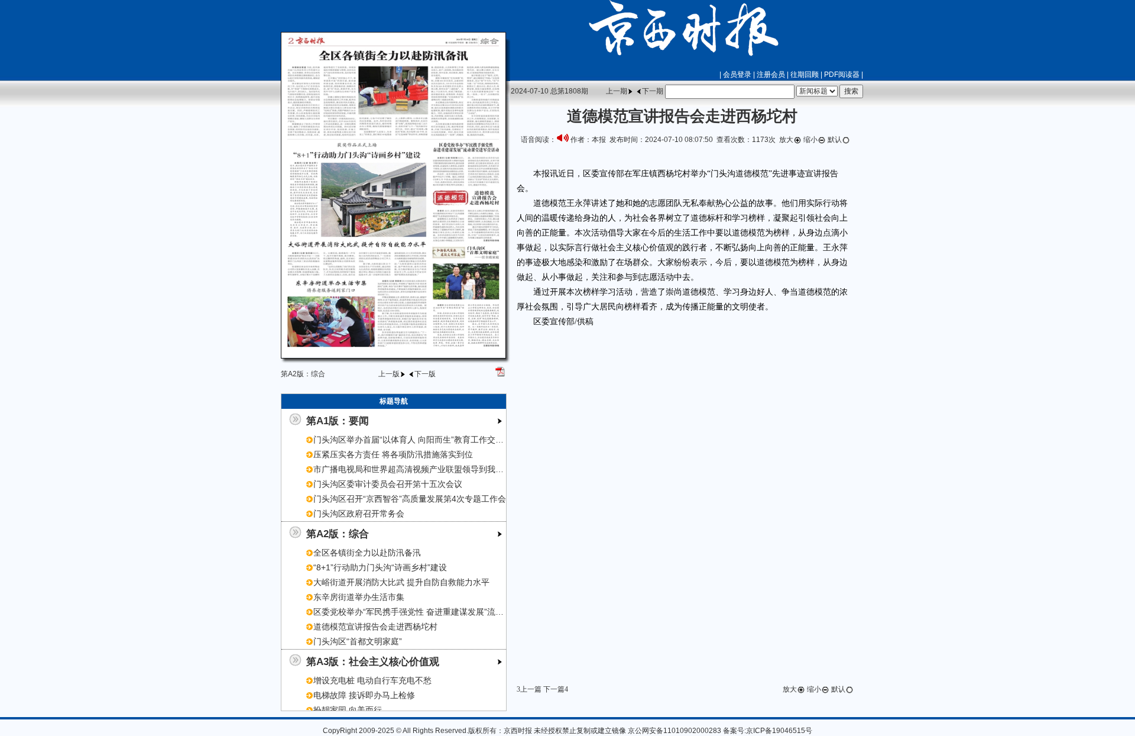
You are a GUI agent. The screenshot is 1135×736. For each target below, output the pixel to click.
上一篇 (530, 689)
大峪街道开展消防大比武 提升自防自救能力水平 (401, 582)
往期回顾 (804, 74)
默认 (835, 139)
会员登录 (737, 74)
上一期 (616, 91)
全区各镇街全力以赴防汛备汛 (367, 552)
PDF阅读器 (842, 74)
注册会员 (771, 74)
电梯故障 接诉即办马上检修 (364, 695)
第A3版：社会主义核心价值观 (372, 661)
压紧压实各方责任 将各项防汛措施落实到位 (393, 454)
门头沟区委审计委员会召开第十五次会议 (387, 484)
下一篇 (554, 689)
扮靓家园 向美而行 (347, 710)
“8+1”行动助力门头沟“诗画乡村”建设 (380, 567)
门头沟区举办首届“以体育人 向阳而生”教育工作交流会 (412, 439)
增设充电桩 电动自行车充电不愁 (372, 680)
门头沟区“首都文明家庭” (357, 641)
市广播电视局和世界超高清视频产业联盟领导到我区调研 (416, 469)
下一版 (425, 374)
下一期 (652, 91)
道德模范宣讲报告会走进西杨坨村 (375, 626)
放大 (786, 139)
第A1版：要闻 (337, 421)
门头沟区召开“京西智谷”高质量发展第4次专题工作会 (409, 498)
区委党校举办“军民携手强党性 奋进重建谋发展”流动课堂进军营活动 (437, 611)
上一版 (389, 374)
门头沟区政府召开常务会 (358, 513)
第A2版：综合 (337, 534)
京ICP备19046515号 (779, 731)
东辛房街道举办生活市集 (358, 597)
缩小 (810, 139)
